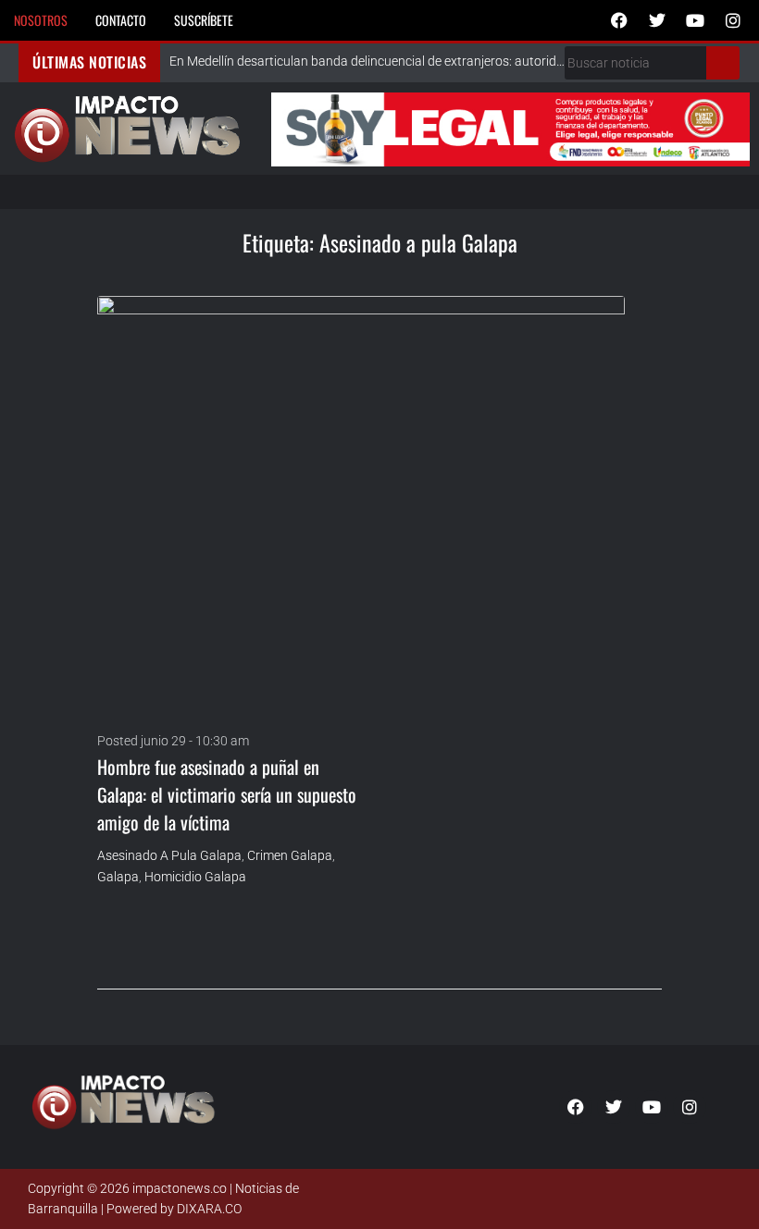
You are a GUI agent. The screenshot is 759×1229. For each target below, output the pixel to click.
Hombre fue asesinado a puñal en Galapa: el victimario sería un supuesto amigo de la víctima (226, 794)
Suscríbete (203, 20)
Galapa (118, 876)
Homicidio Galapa (195, 876)
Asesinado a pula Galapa (169, 855)
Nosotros (41, 20)
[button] (384, 192)
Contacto (120, 20)
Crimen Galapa (289, 855)
